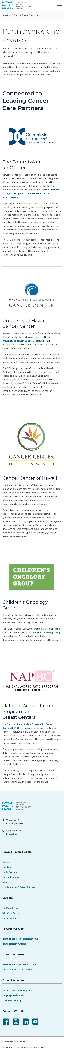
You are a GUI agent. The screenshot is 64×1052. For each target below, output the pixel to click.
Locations (7, 867)
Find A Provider (10, 872)
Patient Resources (11, 877)
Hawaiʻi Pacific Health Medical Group (20, 938)
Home (5, 1047)
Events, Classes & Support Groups (19, 887)
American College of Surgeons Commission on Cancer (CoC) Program (30, 193)
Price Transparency (11, 1000)
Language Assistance (12, 995)
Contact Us (11, 834)
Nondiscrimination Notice (21, 1047)
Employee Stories (11, 918)
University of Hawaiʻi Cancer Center (21, 341)
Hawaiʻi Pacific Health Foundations (19, 964)
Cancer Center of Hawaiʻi (20, 485)
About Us (6, 882)
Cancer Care (19, 15)
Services (6, 15)
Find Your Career (10, 908)
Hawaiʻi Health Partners (14, 944)
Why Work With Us (11, 913)
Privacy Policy (40, 1047)
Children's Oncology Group (46, 632)
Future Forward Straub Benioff (17, 969)
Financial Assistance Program (17, 990)
